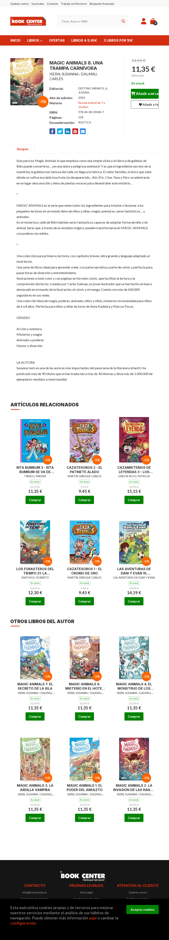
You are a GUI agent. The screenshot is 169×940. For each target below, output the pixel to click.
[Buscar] (122, 21)
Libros (33, 40)
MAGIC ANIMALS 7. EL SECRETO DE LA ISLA (35, 686)
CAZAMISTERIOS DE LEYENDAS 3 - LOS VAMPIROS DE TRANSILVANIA (134, 469)
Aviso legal (86, 892)
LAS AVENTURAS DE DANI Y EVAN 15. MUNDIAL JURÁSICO (134, 571)
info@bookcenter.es (35, 892)
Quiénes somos (19, 3)
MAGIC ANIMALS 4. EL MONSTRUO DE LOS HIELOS (134, 686)
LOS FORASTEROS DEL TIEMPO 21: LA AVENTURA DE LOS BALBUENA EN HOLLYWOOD (35, 571)
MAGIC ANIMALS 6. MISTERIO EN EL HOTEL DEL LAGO (84, 686)
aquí (93, 917)
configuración (23, 923)
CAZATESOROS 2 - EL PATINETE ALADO (84, 469)
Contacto (52, 3)
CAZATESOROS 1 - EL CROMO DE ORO (84, 571)
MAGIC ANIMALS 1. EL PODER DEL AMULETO (85, 787)
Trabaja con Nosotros (74, 3)
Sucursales (38, 3)
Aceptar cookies (142, 909)
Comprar (35, 500)
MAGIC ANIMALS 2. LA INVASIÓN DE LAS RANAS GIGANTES (134, 787)
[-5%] (35, 439)
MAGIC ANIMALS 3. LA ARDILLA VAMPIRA (35, 787)
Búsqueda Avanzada (102, 3)
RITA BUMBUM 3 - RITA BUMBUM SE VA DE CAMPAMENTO (35, 469)
